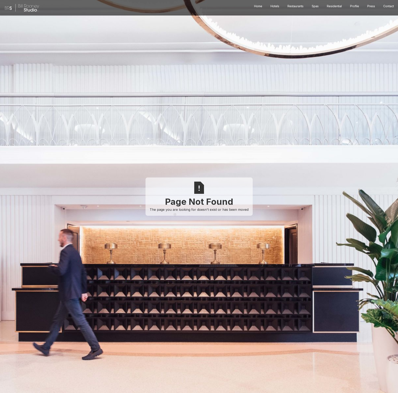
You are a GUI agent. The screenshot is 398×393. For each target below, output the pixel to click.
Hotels (275, 6)
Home (258, 6)
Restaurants (295, 6)
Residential (334, 6)
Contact (388, 6)
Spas (315, 6)
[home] (22, 8)
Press (371, 6)
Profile (354, 6)
